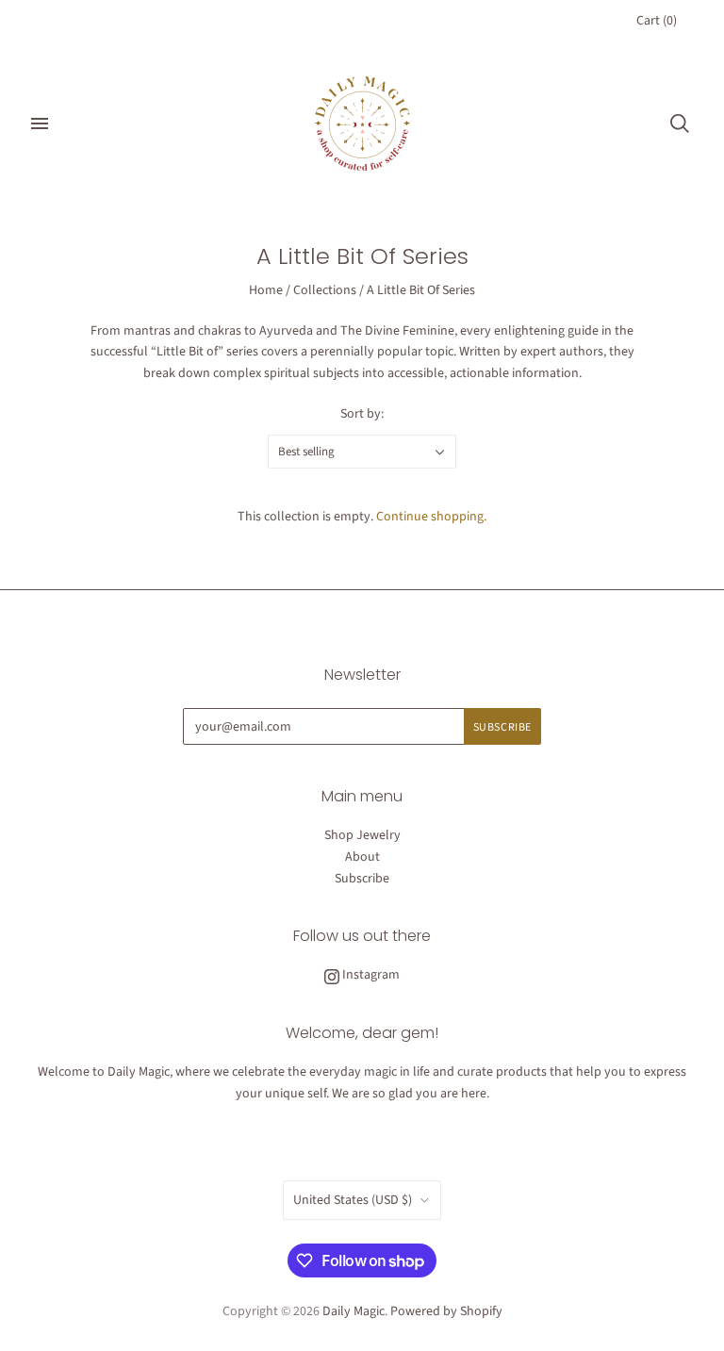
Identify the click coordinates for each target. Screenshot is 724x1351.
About (362, 857)
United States (352, 1200)
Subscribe (362, 878)
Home (266, 290)
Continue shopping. (431, 516)
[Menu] (39, 123)
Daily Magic (353, 1311)
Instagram (369, 974)
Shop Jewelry (362, 835)
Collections (324, 290)
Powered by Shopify (446, 1311)
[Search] (680, 123)
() (656, 20)
